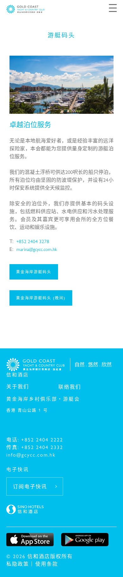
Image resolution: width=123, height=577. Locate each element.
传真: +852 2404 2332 (34, 447)
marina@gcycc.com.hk (36, 249)
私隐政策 (17, 563)
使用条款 (46, 563)
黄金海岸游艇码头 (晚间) (41, 298)
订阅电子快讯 (30, 486)
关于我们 (17, 386)
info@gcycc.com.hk (31, 454)
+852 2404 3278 (32, 241)
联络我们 (69, 386)
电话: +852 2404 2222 (34, 439)
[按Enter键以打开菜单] (113, 7)
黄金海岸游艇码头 (33, 272)
